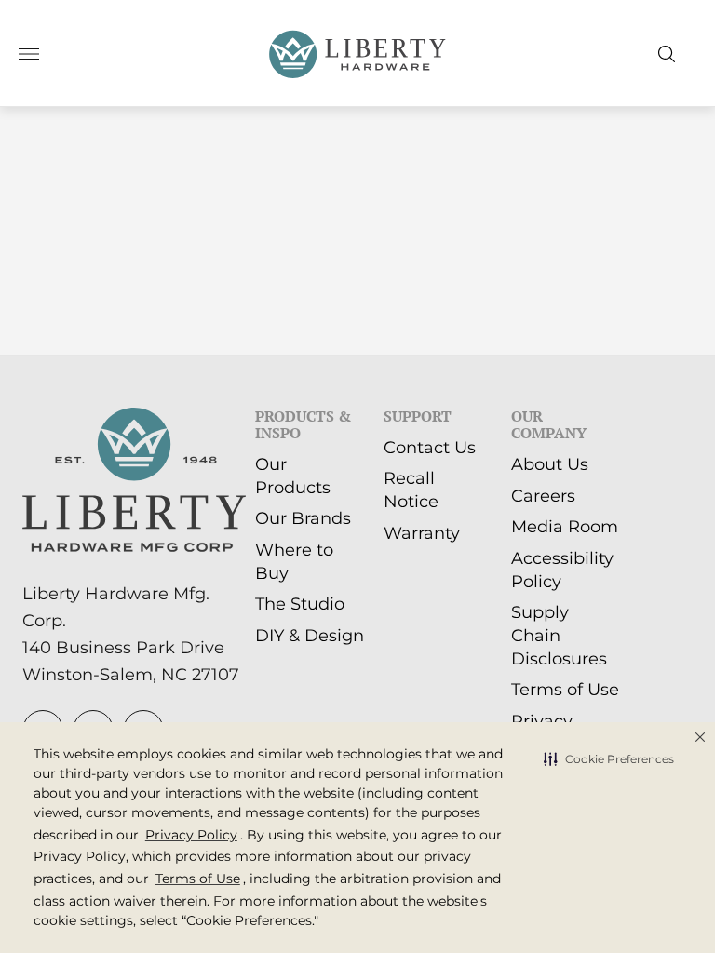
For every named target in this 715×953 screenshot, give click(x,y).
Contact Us (430, 447)
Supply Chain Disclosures (559, 635)
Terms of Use (565, 689)
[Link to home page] (134, 482)
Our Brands (303, 518)
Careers (543, 496)
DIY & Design (309, 635)
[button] (609, 759)
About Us (549, 464)
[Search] (666, 54)
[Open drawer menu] (28, 54)
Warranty (422, 533)
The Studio (299, 604)
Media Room (564, 527)
